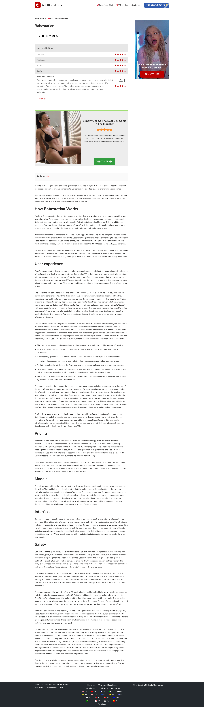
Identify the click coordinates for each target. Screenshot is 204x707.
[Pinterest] (46, 36)
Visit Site (42, 99)
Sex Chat (59, 687)
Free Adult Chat (106, 5)
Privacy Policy (89, 688)
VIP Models (123, 5)
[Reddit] (53, 36)
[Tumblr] (50, 36)
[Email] (43, 36)
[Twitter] (39, 36)
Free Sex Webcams (156, 5)
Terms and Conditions (107, 685)
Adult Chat (57, 684)
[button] (141, 5)
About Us (91, 685)
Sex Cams (54, 19)
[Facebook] (36, 36)
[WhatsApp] (57, 36)
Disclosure (103, 688)
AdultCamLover (40, 19)
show (48, 176)
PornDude (102, 704)
